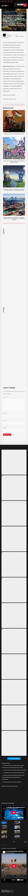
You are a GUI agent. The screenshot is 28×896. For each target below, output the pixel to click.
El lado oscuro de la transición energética (12, 782)
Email (4, 420)
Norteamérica (6, 37)
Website (4, 427)
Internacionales (20, 36)
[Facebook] (2, 1)
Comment (5, 397)
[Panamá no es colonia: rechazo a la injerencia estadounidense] (14, 148)
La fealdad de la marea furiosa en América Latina (13, 772)
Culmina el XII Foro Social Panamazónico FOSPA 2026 (14, 770)
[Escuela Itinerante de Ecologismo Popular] (4, 831)
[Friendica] (8, 1)
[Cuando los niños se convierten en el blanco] (14, 121)
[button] (14, 462)
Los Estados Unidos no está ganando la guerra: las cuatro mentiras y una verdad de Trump (14, 190)
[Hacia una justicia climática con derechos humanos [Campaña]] (4, 827)
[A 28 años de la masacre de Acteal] (4, 822)
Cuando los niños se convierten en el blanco (14, 133)
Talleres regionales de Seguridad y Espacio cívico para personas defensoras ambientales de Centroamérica (13, 777)
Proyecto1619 (7, 12)
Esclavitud (8, 11)
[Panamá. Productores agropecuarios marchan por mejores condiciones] (17, 836)
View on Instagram (15, 758)
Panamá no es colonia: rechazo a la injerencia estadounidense (14, 161)
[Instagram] (11, 1)
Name (4, 413)
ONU (19, 11)
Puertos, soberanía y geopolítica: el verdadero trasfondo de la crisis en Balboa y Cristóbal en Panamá (14, 218)
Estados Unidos (14, 11)
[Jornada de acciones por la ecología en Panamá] (17, 831)
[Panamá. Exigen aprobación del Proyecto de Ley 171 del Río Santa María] (4, 836)
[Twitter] (5, 1)
